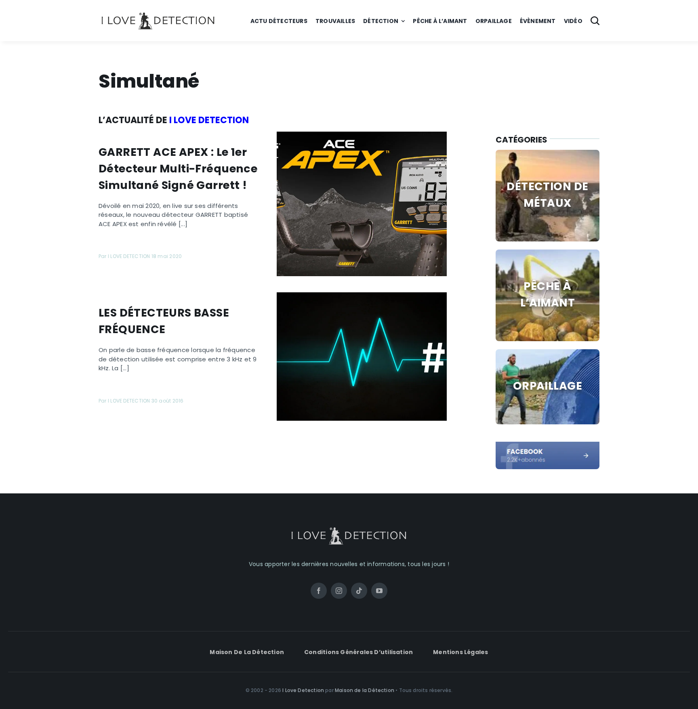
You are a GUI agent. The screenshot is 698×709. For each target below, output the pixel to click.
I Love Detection (303, 690)
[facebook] (547, 445)
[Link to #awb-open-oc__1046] (595, 20)
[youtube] (379, 591)
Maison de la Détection (364, 690)
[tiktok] (359, 591)
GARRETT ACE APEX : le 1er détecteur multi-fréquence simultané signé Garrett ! (178, 169)
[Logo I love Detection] (158, 14)
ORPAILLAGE (547, 385)
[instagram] (339, 591)
